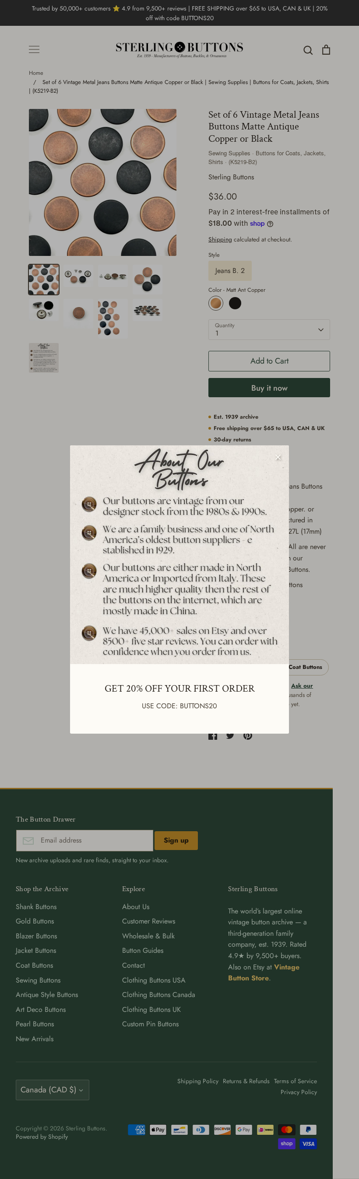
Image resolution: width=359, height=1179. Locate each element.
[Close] (278, 456)
